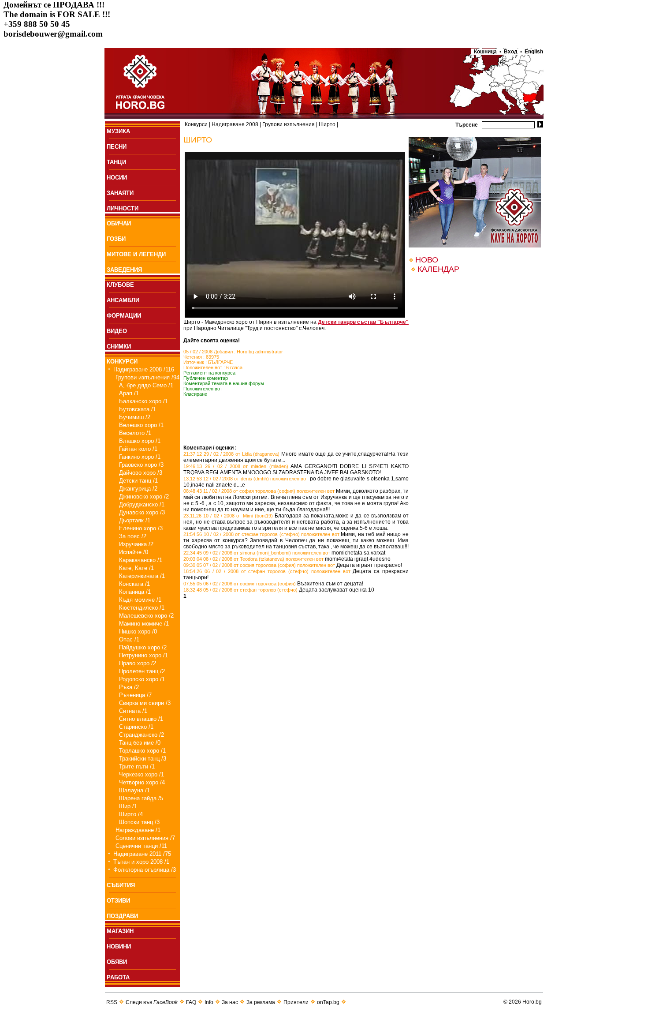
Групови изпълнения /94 (147, 377)
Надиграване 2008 (235, 124)
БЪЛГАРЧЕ (220, 362)
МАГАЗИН (120, 931)
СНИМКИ (119, 346)
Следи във (152, 1002)
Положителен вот (202, 388)
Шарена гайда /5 (141, 798)
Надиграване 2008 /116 (143, 369)
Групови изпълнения (288, 124)
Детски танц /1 (138, 480)
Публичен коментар (205, 378)
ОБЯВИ (117, 962)
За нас (230, 1002)
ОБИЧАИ (119, 223)
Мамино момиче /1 (144, 623)
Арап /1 (129, 393)
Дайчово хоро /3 (140, 472)
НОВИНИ (119, 946)
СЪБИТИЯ (121, 885)
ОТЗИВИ (118, 900)
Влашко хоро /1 (139, 441)
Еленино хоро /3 (141, 528)
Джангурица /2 (138, 488)
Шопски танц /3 (139, 822)
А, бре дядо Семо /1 (146, 385)
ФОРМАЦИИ (124, 315)
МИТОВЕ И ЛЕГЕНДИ (136, 254)
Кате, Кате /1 (136, 568)
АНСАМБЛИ (123, 300)
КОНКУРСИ (122, 361)
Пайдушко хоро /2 (143, 647)
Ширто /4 (131, 814)
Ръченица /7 (135, 695)
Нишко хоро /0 (138, 631)
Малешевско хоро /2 (146, 615)
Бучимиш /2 (134, 417)
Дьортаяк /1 (134, 520)
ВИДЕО (117, 331)
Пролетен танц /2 (142, 671)
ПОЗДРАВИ (122, 916)
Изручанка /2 (136, 544)
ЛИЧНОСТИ (122, 208)
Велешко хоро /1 (141, 425)
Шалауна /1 (134, 790)
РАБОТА (118, 977)
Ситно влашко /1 (141, 719)
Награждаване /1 (137, 830)
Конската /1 (134, 584)
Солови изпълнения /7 (145, 838)
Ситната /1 (133, 711)
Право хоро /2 (137, 663)
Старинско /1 (136, 726)
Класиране (195, 394)
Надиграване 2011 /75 (142, 854)
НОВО (426, 259)
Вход (510, 52)
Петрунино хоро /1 (143, 655)
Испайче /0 (133, 552)
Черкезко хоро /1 (141, 774)
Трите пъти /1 (137, 766)
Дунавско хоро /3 (142, 512)
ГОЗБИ (116, 239)
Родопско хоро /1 (142, 679)
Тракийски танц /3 (142, 758)
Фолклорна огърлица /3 (144, 869)
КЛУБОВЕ (120, 284)
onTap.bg (328, 1002)
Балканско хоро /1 (143, 401)
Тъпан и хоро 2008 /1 (141, 861)
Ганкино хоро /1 (139, 457)
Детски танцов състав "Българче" (363, 322)
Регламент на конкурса (209, 372)
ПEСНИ (117, 146)
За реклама (260, 1002)
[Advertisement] (286, 431)
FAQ (191, 1002)
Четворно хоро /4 (142, 782)
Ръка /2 (129, 687)
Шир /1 (128, 806)
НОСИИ (117, 177)
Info (209, 1002)
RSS (111, 1002)
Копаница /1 (135, 591)
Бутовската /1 (137, 409)
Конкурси (196, 124)
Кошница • (486, 52)
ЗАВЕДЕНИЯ (124, 269)
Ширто (327, 124)
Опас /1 (129, 639)
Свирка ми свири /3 (145, 703)
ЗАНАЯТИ (120, 193)
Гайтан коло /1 (138, 449)
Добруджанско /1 (141, 504)
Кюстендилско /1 (141, 607)
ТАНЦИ (116, 162)
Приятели (296, 1002)
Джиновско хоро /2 (144, 496)
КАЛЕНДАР (438, 269)
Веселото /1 (135, 433)
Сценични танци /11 (141, 846)
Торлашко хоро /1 (142, 750)
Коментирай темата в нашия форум (223, 383)
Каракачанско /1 (140, 560)
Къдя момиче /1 (140, 599)
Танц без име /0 (139, 742)
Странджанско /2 (141, 734)
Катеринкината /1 (142, 576)
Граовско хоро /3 (141, 464)
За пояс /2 (132, 536)
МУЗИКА (118, 131)
